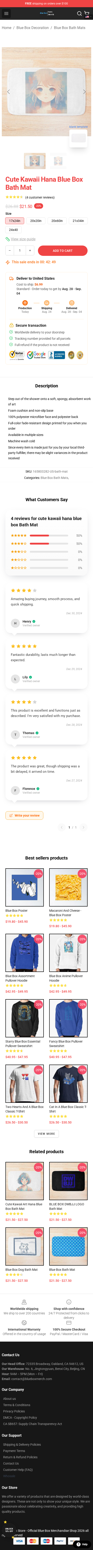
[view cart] (86, 13)
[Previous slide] (9, 91)
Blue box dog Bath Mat (21, 1269)
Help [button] (85, 1544)
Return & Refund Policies (20, 1457)
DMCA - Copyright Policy (20, 1417)
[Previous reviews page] (62, 827)
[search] (79, 13)
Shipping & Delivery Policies (22, 1444)
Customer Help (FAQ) (18, 1470)
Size (8, 213)
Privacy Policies (14, 1411)
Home (6, 28)
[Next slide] (84, 91)
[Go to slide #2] (58, 161)
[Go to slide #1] (35, 161)
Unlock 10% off (9, 1530)
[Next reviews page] (83, 827)
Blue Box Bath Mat (62, 1269)
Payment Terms (14, 1451)
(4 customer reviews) (40, 197)
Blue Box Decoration (32, 28)
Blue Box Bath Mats (69, 28)
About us (9, 1398)
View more (46, 1133)
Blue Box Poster (16, 910)
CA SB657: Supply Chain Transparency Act (32, 1424)
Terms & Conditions (16, 1405)
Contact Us (11, 1463)
